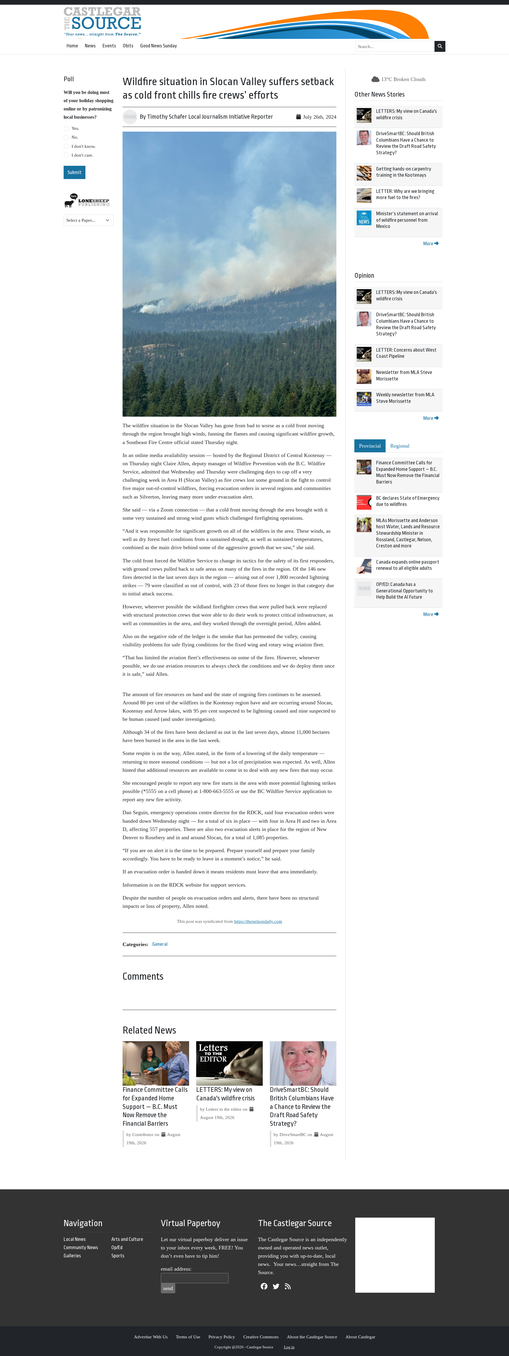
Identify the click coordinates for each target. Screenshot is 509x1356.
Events (109, 46)
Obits (128, 46)
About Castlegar (360, 1336)
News (90, 46)
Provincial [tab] (370, 446)
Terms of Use (188, 1336)
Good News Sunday (158, 46)
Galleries (72, 1256)
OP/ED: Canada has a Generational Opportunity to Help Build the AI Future (404, 591)
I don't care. (82, 155)
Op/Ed (117, 1247)
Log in (289, 1347)
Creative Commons (261, 1336)
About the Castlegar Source (312, 1336)
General (160, 944)
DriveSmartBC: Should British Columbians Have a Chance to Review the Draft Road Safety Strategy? (302, 1106)
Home (72, 46)
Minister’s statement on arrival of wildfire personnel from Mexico (407, 220)
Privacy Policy (222, 1336)
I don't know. (84, 146)
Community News (81, 1247)
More (428, 243)
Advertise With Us (151, 1336)
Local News (75, 1239)
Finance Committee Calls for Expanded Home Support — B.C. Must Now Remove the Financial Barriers (155, 1106)
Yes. (75, 128)
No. (75, 137)
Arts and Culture (127, 1239)
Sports (117, 1256)
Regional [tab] (399, 446)
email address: (176, 1269)
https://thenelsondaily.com (258, 921)
